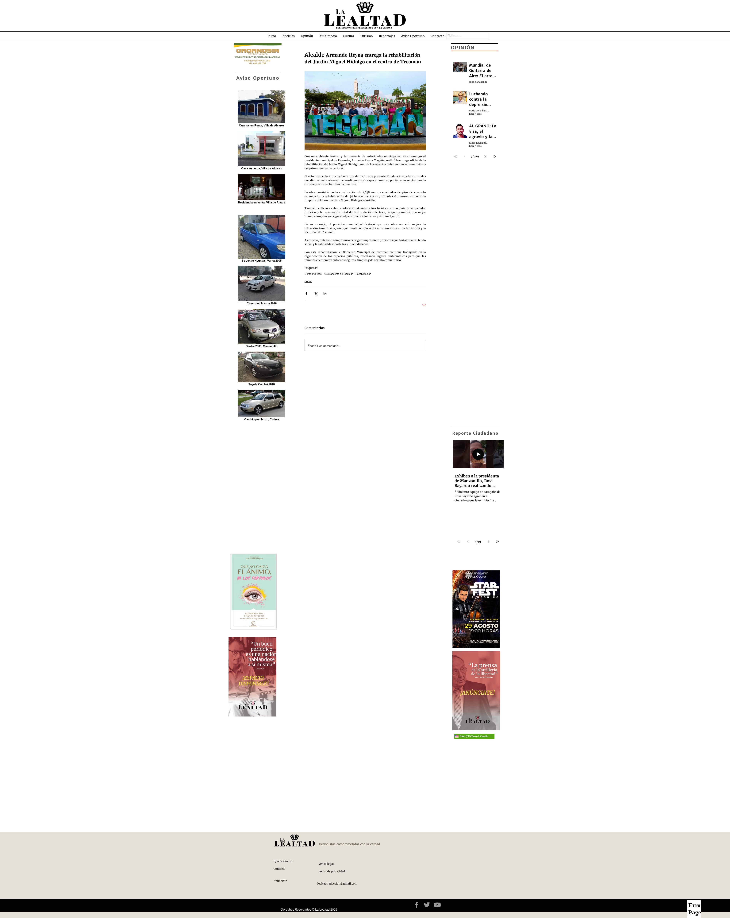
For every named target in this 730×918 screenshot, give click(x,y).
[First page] (458, 541)
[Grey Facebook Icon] (416, 905)
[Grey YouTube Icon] (437, 905)
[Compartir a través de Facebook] (306, 293)
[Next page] (488, 541)
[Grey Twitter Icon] (427, 905)
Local (308, 281)
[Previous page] (467, 541)
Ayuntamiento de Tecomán (338, 273)
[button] (288, 36)
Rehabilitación (363, 273)
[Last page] (497, 541)
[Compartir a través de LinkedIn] (325, 293)
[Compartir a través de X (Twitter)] (315, 293)
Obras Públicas (313, 273)
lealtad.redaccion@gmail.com (337, 883)
